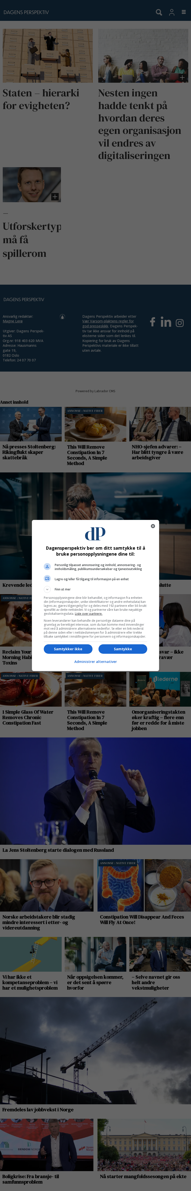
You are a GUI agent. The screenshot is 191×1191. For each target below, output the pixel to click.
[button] (95, 589)
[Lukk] (153, 526)
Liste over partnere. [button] (88, 614)
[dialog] (95, 595)
